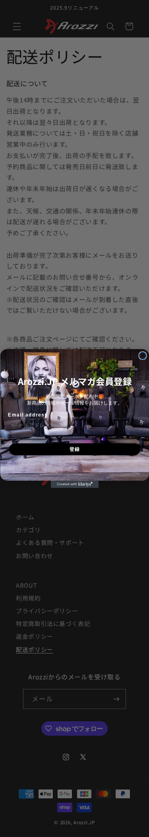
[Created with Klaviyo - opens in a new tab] (75, 484)
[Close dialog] (142, 355)
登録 (74, 449)
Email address (28, 414)
